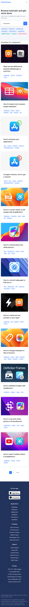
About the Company (14, 532)
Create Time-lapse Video (14, 574)
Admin (10, 596)
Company (14, 33)
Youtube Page (14, 557)
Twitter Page (14, 560)
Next (17, 472)
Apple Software (22, 33)
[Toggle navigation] (26, 2)
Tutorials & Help (15, 552)
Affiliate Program (6, 33)
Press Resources (14, 530)
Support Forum (14, 555)
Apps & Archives (14, 527)
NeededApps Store (14, 537)
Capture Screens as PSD (14, 581)
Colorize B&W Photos (14, 571)
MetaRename (19, 29)
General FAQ (14, 550)
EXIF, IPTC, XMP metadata (14, 569)
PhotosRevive (12, 31)
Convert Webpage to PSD (14, 579)
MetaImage (4, 29)
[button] (14, 493)
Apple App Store (14, 540)
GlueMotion (4, 31)
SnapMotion (21, 31)
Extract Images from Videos (14, 576)
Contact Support (14, 547)
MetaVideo (12, 29)
